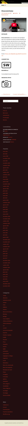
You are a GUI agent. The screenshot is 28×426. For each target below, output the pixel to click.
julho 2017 (5, 251)
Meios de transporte (7, 367)
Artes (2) (5, 110)
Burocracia (5, 113)
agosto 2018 (6, 225)
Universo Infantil (6, 395)
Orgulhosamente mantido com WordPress (14, 423)
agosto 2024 (6, 167)
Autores (5, 309)
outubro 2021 (6, 172)
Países (4, 372)
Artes (4, 304)
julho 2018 (5, 228)
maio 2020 (5, 195)
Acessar (5, 407)
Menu (2, 5)
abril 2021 (5, 177)
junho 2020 (5, 193)
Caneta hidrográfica (20, 94)
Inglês (4, 349)
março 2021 (5, 179)
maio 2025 (5, 160)
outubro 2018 (6, 221)
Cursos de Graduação (8, 330)
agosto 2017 (6, 249)
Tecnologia (5, 393)
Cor (4, 325)
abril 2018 (5, 235)
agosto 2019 (6, 204)
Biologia (5, 316)
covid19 (4, 328)
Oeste (6, 131)
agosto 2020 (6, 188)
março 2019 (5, 214)
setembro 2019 (6, 202)
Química (5, 379)
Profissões (5, 376)
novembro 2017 (6, 242)
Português (5, 374)
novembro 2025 (6, 158)
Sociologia (5, 390)
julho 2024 (5, 170)
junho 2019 (5, 209)
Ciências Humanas (7, 323)
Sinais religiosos (6, 388)
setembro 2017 (6, 246)
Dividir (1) (10, 137)
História (16, 13)
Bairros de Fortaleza (7, 311)
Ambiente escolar (7, 300)
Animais (4, 302)
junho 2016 (5, 274)
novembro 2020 (6, 184)
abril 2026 (5, 153)
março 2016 (5, 281)
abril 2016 (5, 279)
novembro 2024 (6, 163)
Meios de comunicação (8, 365)
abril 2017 (5, 258)
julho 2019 (5, 207)
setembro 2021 (6, 174)
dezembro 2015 (6, 283)
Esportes (5, 332)
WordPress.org (6, 414)
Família (4, 337)
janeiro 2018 (5, 237)
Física (4, 342)
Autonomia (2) (6, 115)
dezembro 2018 (6, 216)
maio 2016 (5, 276)
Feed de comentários (8, 411)
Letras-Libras (6, 353)
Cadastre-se (6, 405)
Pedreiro (12, 142)
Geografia (5, 344)
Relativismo (5, 94)
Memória (5, 120)
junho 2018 (5, 230)
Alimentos (5, 298)
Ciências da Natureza (7, 321)
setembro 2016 (6, 267)
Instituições (5, 351)
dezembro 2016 (6, 260)
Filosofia (5, 339)
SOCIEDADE (13, 139)
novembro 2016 (6, 262)
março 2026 (5, 156)
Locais (4, 360)
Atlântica (5, 307)
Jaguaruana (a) (6, 135)
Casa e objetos (6, 318)
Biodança (5, 314)
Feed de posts (6, 409)
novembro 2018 (6, 218)
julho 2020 (5, 191)
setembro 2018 (6, 223)
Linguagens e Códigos (8, 356)
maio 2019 (5, 211)
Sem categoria (6, 383)
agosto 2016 (6, 269)
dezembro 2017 (6, 239)
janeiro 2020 (5, 200)
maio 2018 (5, 232)
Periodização (6, 117)
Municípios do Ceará (7, 369)
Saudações (5, 381)
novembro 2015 (6, 286)
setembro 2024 (6, 165)
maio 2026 (5, 151)
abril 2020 (5, 198)
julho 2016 (5, 272)
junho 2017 (5, 253)
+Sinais (4, 295)
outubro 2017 (6, 244)
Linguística (5, 358)
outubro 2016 (6, 265)
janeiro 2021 (5, 181)
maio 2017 (5, 255)
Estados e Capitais (7, 335)
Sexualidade (5, 386)
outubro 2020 (6, 186)
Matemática (5, 362)
